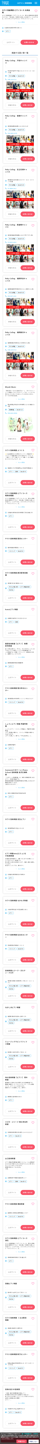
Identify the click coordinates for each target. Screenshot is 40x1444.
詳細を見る (12, 105)
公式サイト (11, 42)
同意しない (34, 1441)
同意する (21, 1441)
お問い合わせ (29, 42)
